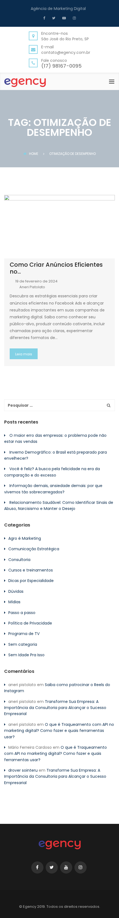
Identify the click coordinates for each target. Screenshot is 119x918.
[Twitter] (53, 18)
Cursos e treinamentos (30, 570)
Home (33, 153)
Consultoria (19, 559)
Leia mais (23, 354)
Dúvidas (16, 591)
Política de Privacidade (30, 623)
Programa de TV (24, 633)
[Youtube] (63, 18)
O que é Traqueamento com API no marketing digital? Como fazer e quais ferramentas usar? (59, 731)
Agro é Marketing (24, 538)
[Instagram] (74, 18)
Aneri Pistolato (32, 287)
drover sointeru (23, 770)
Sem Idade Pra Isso (26, 655)
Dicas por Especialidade (31, 580)
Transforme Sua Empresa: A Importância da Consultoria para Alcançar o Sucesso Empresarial (55, 708)
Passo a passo (21, 612)
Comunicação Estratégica (33, 549)
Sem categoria (22, 644)
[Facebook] (45, 18)
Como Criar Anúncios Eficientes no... (56, 268)
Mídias (14, 602)
